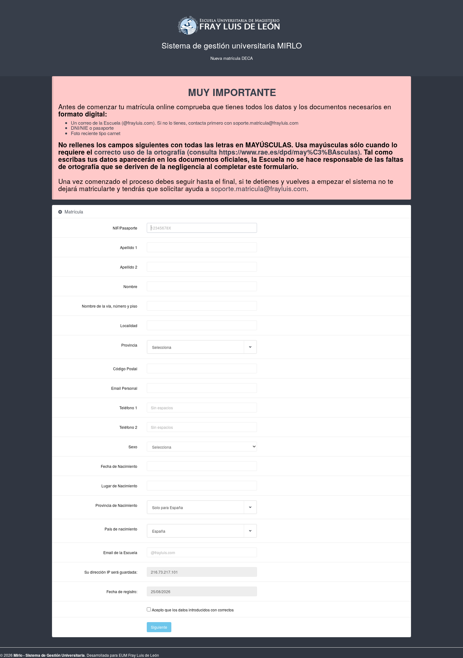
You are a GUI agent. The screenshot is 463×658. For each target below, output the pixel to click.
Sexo (133, 446)
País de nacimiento (121, 528)
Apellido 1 (128, 247)
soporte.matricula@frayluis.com (266, 122)
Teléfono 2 (128, 427)
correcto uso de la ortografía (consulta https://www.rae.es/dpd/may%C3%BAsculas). (228, 151)
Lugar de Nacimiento (119, 485)
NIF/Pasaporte (125, 227)
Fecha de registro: (121, 591)
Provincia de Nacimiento (116, 505)
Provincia (129, 345)
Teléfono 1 (128, 407)
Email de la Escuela (120, 552)
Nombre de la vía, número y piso (109, 306)
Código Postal (125, 368)
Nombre (130, 286)
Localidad (128, 325)
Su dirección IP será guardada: (110, 572)
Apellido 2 (128, 266)
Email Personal (124, 388)
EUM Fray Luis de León (139, 655)
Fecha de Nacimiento (119, 466)
